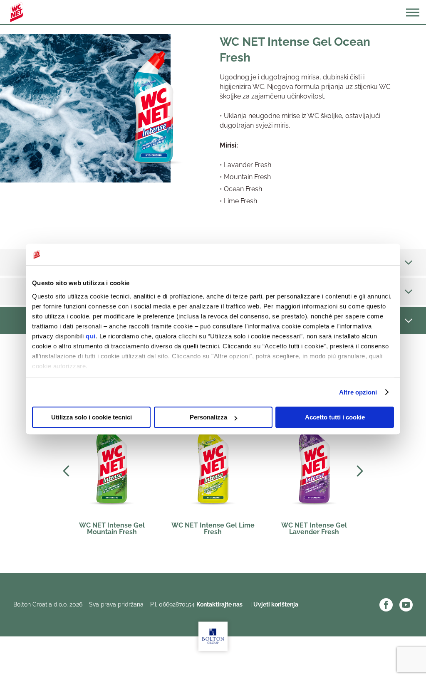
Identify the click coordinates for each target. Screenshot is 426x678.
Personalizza (208, 417)
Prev (66, 471)
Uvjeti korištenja (275, 604)
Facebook (386, 604)
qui (91, 336)
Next (360, 471)
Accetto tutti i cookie (335, 417)
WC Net (17, 12)
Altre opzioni (358, 392)
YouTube (406, 604)
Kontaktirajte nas (220, 604)
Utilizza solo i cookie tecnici (91, 417)
